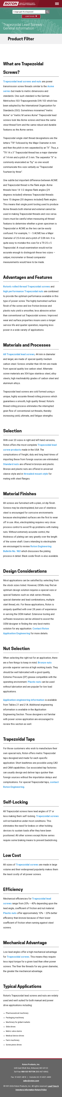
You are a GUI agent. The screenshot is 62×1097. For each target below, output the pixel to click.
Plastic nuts (34, 681)
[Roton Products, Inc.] (19, 3)
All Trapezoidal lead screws (19, 354)
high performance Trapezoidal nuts (23, 291)
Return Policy (40, 1090)
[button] (47, 12)
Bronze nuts (45, 662)
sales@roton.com (31, 1081)
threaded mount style (36, 473)
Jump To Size (30, 16)
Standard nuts (11, 464)
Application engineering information (23, 700)
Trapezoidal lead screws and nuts (22, 81)
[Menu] (52, 3)
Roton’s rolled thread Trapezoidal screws (26, 286)
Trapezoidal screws (47, 816)
